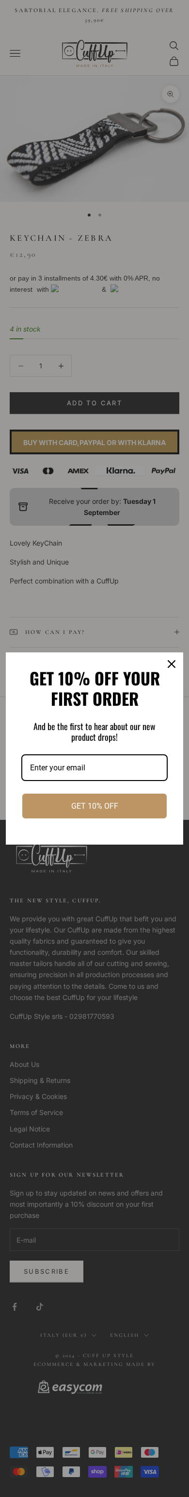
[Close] (171, 664)
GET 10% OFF (94, 806)
